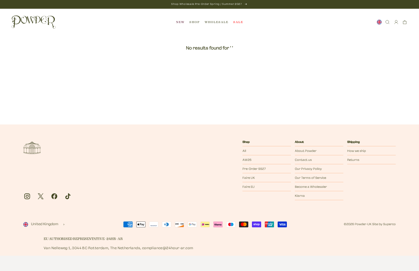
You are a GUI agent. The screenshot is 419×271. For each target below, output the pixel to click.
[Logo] (34, 22)
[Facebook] (54, 196)
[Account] (396, 22)
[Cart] (404, 22)
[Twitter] (41, 196)
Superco (389, 224)
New (180, 22)
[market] (379, 22)
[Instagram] (27, 196)
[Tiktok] (68, 196)
